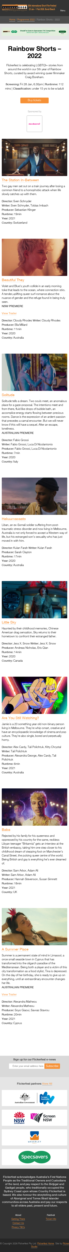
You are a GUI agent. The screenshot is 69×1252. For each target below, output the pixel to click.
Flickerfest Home (45, 1244)
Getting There (18, 1219)
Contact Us (18, 1223)
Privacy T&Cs (18, 1227)
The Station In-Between (20, 180)
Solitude (8, 395)
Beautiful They (13, 280)
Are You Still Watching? (20, 718)
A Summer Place (15, 949)
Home (12, 20)
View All (47, 1083)
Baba (6, 829)
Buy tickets (34, 100)
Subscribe (52, 1066)
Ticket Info (51, 1219)
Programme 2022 (26, 20)
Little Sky (9, 622)
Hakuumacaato (14, 518)
